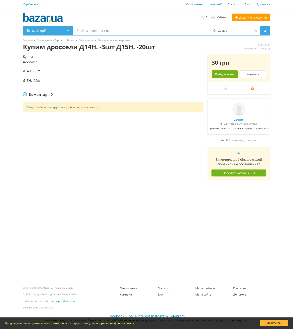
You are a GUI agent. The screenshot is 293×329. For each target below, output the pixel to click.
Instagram (159, 316)
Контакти (253, 74)
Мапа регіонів (205, 288)
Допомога (263, 4)
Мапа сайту (203, 294)
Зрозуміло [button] (274, 323)
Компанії (215, 4)
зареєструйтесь (55, 107)
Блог (248, 4)
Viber (129, 316)
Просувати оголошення (239, 173)
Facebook (116, 316)
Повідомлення (225, 74)
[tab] (38, 94)
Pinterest (142, 316)
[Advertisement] (239, 228)
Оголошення (195, 4)
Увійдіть (31, 107)
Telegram (177, 316)
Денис (239, 120)
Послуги (233, 4)
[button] (135, 323)
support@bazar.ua (64, 301)
